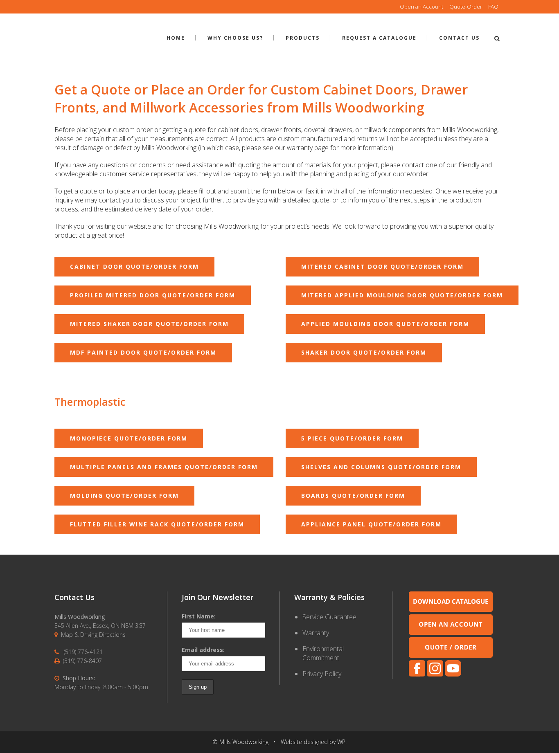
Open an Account (421, 6)
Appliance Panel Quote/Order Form (371, 524)
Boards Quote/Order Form (353, 495)
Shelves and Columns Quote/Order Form (381, 467)
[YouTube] (453, 674)
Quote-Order (465, 6)
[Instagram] (435, 674)
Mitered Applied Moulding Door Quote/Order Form (402, 295)
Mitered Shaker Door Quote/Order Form (149, 324)
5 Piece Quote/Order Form (352, 438)
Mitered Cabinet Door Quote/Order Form (382, 266)
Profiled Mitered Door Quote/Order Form (152, 295)
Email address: (203, 650)
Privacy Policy (321, 673)
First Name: (199, 616)
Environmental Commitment (323, 653)
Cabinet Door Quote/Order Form (134, 266)
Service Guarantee (329, 616)
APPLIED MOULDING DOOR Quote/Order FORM (385, 324)
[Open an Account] (451, 632)
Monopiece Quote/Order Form (128, 438)
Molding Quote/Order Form (124, 495)
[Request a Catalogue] (451, 610)
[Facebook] (417, 674)
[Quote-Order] (451, 655)
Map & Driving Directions (93, 634)
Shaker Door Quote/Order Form (363, 352)
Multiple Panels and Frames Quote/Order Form (164, 467)
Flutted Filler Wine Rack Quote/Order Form (157, 524)
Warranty (315, 632)
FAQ (493, 6)
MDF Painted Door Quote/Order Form (143, 352)
